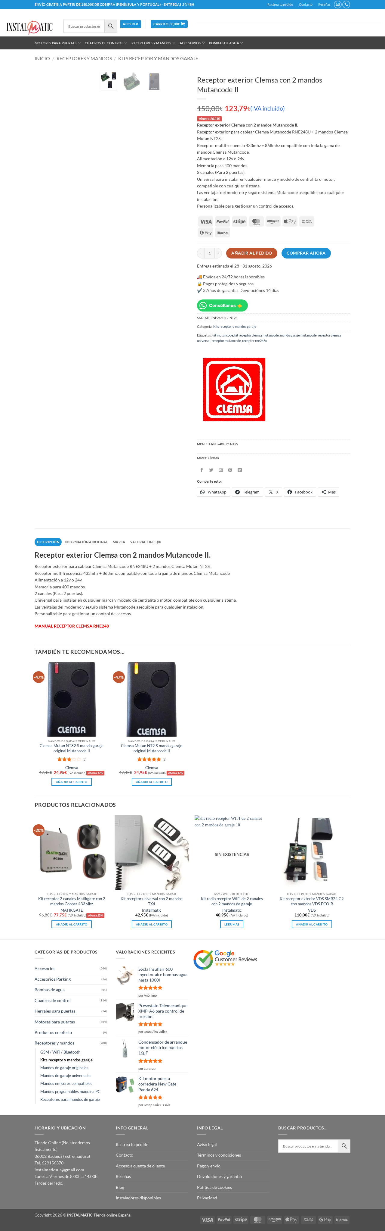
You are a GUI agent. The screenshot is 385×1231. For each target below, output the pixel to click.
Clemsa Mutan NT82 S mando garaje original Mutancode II (71, 748)
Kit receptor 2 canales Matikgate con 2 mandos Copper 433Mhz (71, 901)
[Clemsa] (234, 389)
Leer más (231, 924)
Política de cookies (214, 1187)
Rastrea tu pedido (280, 4)
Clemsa (71, 768)
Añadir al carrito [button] (72, 782)
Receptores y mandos (151, 43)
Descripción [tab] (48, 542)
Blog (120, 1187)
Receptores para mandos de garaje (70, 1099)
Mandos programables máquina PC (70, 1091)
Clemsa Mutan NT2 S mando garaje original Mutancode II (151, 748)
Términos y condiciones (219, 1154)
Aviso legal (207, 1144)
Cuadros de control (104, 43)
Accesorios (190, 43)
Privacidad (207, 1197)
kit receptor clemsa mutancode (256, 335)
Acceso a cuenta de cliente (140, 1165)
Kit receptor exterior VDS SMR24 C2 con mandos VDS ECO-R (312, 901)
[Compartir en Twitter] (211, 469)
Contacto (306, 4)
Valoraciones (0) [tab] (145, 542)
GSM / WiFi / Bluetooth (60, 1052)
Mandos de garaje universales (65, 1075)
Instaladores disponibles (138, 1197)
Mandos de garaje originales (64, 1068)
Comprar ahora (306, 253)
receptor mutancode (226, 341)
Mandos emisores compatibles (66, 1083)
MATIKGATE (71, 910)
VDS (312, 910)
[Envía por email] (221, 469)
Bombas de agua (224, 43)
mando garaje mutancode (298, 335)
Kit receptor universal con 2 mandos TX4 (152, 901)
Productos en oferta (53, 1032)
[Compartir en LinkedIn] (240, 469)
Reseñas (324, 4)
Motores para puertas (55, 43)
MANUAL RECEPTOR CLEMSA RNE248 (72, 625)
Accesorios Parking (53, 979)
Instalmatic (151, 910)
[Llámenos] (346, 4)
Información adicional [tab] (86, 542)
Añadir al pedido (251, 253)
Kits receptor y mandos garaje (158, 58)
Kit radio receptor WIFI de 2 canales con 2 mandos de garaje (232, 901)
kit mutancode (222, 335)
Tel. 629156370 (49, 1162)
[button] (130, 24)
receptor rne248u (254, 341)
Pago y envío (208, 1165)
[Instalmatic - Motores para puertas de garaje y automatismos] (29, 28)
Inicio (42, 58)
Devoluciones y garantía (219, 1176)
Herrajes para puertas (55, 1010)
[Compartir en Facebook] (201, 469)
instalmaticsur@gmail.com (59, 1169)
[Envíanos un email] (337, 4)
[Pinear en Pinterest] (230, 469)
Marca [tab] (119, 542)
